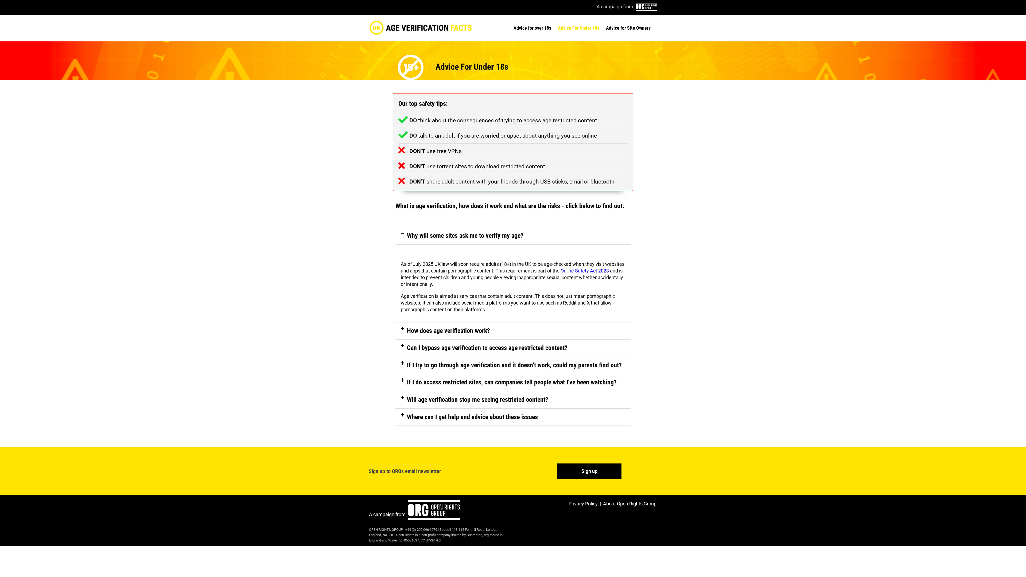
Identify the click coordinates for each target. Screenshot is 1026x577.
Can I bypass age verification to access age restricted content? (487, 348)
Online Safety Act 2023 (585, 271)
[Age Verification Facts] (420, 27)
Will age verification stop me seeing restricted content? (477, 399)
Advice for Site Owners (628, 28)
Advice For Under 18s (578, 28)
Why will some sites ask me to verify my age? (465, 235)
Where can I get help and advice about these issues (472, 417)
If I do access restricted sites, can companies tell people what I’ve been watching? (512, 382)
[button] (513, 235)
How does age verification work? (448, 330)
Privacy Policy (583, 503)
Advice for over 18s (532, 28)
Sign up (589, 471)
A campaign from (388, 514)
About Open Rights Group (629, 503)
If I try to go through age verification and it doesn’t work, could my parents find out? (514, 365)
